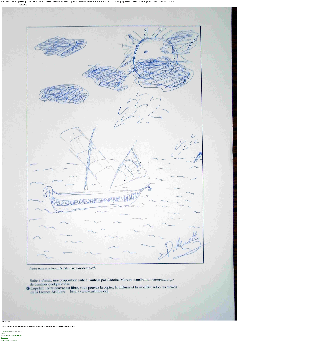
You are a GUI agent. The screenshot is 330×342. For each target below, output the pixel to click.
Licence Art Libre (90, 2)
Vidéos (140, 2)
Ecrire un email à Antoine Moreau (11, 335)
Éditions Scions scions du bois (163, 2)
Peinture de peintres (113, 2)
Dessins (74, 2)
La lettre (81, 2)
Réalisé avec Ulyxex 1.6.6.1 (9, 340)
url (21, 331)
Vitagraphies (148, 2)
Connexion (4, 338)
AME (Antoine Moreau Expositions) (13, 2)
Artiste (65, 2)
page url (3, 333)
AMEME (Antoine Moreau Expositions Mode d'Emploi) (44, 2)
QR (122, 2)
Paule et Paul (101, 2)
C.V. (69, 2)
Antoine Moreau (6, 331)
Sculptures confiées (131, 2)
